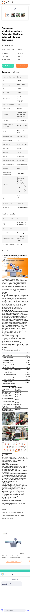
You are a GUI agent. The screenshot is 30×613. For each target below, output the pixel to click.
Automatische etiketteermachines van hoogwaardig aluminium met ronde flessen (12, 556)
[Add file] (2, 610)
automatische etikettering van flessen (13, 515)
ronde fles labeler (7, 518)
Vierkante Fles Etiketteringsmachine (12, 512)
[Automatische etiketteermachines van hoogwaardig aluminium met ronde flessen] (13, 543)
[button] (4, 546)
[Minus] (28, 574)
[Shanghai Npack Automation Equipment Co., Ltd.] (7, 2)
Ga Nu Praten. (21, 66)
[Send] (27, 610)
